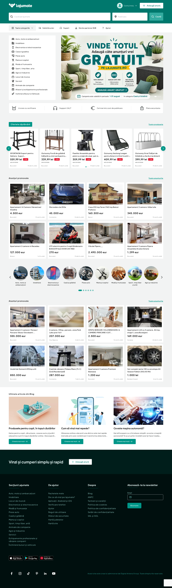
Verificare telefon (57, 504)
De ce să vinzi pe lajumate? (61, 497)
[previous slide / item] (63, 67)
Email (129, 493)
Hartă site (53, 523)
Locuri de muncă (17, 501)
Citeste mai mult (18, 441)
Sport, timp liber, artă (19, 523)
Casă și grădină (16, 516)
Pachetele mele (56, 493)
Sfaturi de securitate (58, 516)
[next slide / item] (161, 67)
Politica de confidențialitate (102, 508)
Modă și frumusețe (18, 508)
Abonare (134, 505)
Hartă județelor (55, 519)
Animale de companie (19, 527)
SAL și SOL (93, 516)
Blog (90, 493)
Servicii (12, 534)
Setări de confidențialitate (101, 512)
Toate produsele (156, 124)
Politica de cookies (97, 504)
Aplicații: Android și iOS (60, 501)
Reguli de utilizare (57, 512)
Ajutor (51, 508)
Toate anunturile (156, 178)
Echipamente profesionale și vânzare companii (23, 539)
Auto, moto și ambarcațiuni (22, 493)
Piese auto (14, 512)
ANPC (91, 497)
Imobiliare (14, 497)
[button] (149, 96)
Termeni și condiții (97, 501)
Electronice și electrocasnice (23, 504)
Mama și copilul (16, 519)
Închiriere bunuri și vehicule (22, 545)
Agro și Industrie (17, 531)
